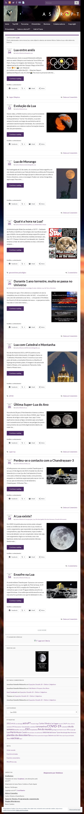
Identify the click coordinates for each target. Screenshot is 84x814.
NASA (45, 732)
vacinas (15, 738)
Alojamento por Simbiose (53, 773)
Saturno (51, 735)
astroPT (27, 723)
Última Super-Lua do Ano (31, 404)
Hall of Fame (38, 29)
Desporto (27, 53)
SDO (55, 735)
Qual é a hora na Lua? (28, 221)
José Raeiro (21, 790)
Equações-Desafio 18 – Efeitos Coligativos (42, 684)
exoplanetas (34, 729)
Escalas (34, 288)
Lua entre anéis (24, 50)
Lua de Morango (25, 161)
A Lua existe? (23, 516)
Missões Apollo (40, 519)
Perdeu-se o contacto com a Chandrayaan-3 (44, 460)
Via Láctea (53, 288)
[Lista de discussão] (20, 2)
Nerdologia (64, 732)
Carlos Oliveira (19, 53)
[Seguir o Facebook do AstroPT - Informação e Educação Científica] (16, 2)
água (21, 738)
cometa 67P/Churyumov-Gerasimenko (18, 727)
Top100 (15, 24)
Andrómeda (21, 288)
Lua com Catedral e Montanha (34, 344)
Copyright (72, 24)
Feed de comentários (13, 758)
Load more (42, 630)
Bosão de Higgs (35, 723)
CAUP (65, 723)
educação (22, 729)
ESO (27, 729)
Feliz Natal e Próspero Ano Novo (39, 688)
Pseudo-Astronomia (60, 519)
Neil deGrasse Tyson (53, 732)
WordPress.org (11, 762)
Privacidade (9, 29)
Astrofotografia (29, 165)
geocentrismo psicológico (17, 272)
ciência (73, 723)
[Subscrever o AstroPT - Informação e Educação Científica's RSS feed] (6, 2)
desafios (16, 729)
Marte (13, 732)
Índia (26, 463)
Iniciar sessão (11, 750)
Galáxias (39, 288)
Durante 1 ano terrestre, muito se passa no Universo (43, 283)
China (68, 723)
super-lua (12, 452)
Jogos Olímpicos (14, 97)
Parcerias (24, 24)
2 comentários (72, 272)
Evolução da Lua (25, 106)
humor (64, 729)
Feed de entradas (12, 754)
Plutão (32, 735)
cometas (32, 727)
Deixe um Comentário (70, 97)
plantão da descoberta (18, 735)
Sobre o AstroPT (23, 29)
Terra (48, 288)
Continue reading (15, 78)
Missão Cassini (21, 732)
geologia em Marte (57, 729)
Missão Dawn (31, 732)
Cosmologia (28, 288)
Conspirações (29, 519)
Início (7, 24)
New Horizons (72, 732)
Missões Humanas (49, 519)
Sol (45, 288)
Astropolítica (28, 224)
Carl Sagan (54, 723)
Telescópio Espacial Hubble (66, 735)
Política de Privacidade (22, 810)
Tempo (44, 224)
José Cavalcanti (12, 692)
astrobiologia (19, 723)
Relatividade (38, 224)
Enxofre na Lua (24, 574)
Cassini (61, 723)
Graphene (21, 779)
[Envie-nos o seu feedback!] (23, 2)
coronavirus (41, 726)
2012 (9, 723)
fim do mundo (45, 729)
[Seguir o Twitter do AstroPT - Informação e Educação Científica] (13, 2)
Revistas (47, 24)
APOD (26, 348)
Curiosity (64, 727)
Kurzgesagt (72, 729)
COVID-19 (54, 726)
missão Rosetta (38, 732)
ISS (68, 729)
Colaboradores (59, 24)
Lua (32, 53)
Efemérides (36, 24)
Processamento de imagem (41, 735)
